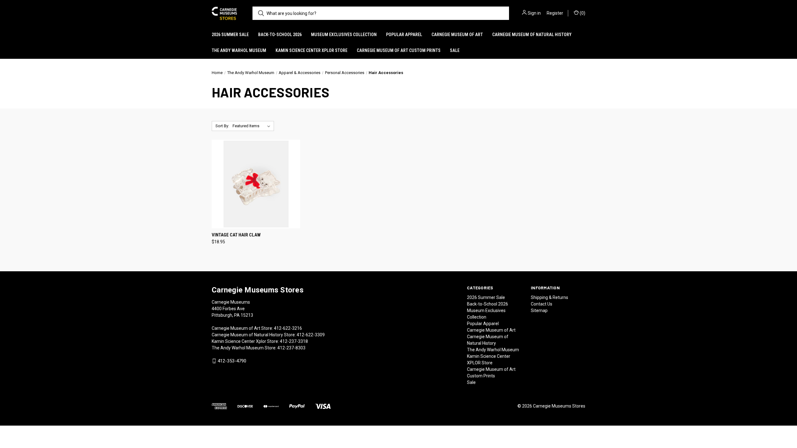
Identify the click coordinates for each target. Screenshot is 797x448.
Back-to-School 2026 (280, 34)
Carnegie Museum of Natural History (532, 34)
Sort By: (222, 126)
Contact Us (541, 303)
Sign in (534, 13)
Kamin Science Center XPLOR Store (311, 50)
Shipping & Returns (549, 297)
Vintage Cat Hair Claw (236, 235)
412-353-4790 (232, 361)
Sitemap (539, 310)
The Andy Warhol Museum (239, 50)
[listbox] (253, 126)
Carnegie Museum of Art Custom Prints (399, 50)
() (582, 13)
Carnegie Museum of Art (457, 34)
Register (555, 13)
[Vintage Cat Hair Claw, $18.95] (256, 184)
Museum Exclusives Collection (344, 34)
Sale (455, 50)
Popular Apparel (404, 34)
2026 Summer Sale (230, 34)
